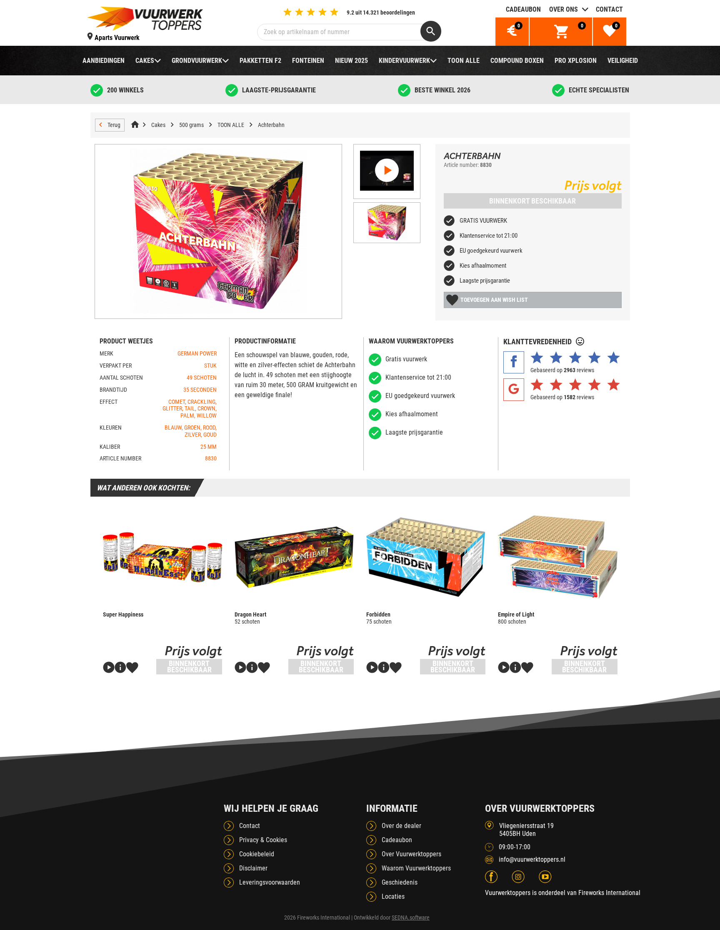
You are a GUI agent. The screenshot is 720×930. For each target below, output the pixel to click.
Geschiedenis (400, 882)
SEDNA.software (411, 917)
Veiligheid (623, 61)
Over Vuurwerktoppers (411, 854)
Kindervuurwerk (404, 61)
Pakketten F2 (260, 61)
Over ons (563, 9)
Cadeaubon (523, 9)
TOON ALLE (464, 61)
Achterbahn (271, 125)
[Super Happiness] (162, 557)
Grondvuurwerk (197, 61)
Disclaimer (253, 868)
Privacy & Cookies (263, 840)
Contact (609, 9)
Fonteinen (308, 61)
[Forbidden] (425, 557)
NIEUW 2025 (351, 61)
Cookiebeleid (256, 854)
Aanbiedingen (103, 61)
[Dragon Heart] (294, 557)
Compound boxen (517, 61)
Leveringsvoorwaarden (269, 882)
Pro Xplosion (576, 61)
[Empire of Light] (557, 557)
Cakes (144, 61)
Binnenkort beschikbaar (532, 200)
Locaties (393, 896)
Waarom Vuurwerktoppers (416, 868)
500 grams (191, 125)
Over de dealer (401, 826)
